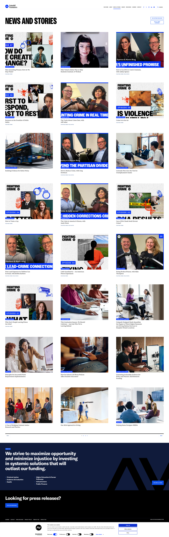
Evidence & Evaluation (15, 479)
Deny (128, 532)
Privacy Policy (28, 519)
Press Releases (19, 519)
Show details (99, 534)
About (110, 7)
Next (161, 435)
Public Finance (41, 484)
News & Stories (117, 7)
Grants (123, 7)
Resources (128, 7)
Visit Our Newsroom (12, 505)
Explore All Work (158, 482)
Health (9, 482)
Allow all (128, 525)
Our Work (106, 7)
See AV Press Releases (157, 18)
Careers (134, 7)
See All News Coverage (157, 22)
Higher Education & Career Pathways (46, 478)
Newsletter (43, 519)
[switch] (68, 534)
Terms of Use (36, 519)
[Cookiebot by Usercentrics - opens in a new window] (38, 534)
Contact (139, 7)
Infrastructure (41, 482)
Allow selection (127, 529)
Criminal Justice (13, 477)
